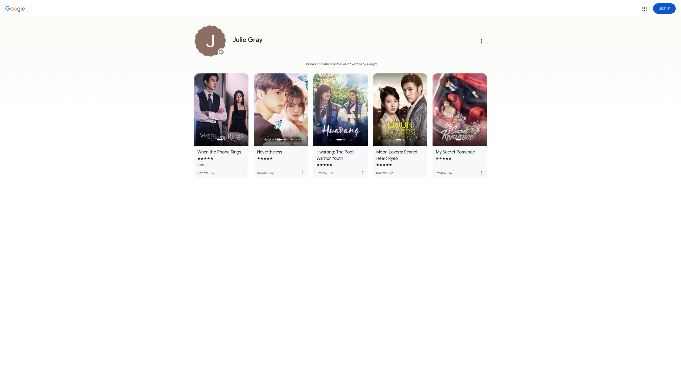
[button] (644, 8)
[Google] (15, 9)
